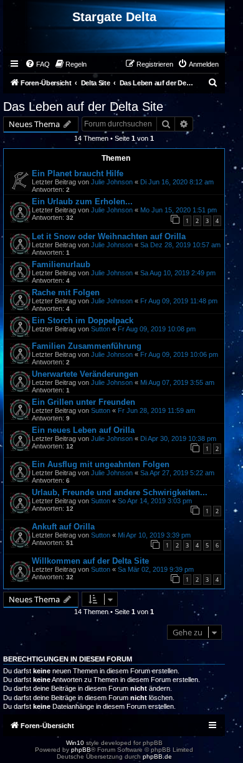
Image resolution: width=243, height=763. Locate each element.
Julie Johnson (112, 182)
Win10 (75, 742)
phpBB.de (157, 756)
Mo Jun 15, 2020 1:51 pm (178, 210)
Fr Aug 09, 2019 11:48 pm (178, 301)
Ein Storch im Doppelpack (82, 320)
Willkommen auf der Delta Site (90, 561)
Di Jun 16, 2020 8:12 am (177, 182)
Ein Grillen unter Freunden (83, 402)
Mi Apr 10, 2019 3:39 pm (154, 535)
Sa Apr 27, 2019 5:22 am (177, 472)
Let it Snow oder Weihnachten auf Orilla (109, 236)
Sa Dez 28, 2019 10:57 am (180, 245)
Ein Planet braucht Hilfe (77, 173)
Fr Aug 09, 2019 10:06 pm (179, 354)
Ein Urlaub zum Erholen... (82, 201)
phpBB (81, 749)
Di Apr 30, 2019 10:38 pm (178, 438)
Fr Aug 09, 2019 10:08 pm (157, 329)
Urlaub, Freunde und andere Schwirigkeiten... (119, 492)
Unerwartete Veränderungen (85, 374)
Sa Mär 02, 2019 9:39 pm (156, 569)
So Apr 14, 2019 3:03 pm (155, 501)
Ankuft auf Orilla (63, 526)
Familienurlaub (61, 264)
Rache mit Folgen (66, 292)
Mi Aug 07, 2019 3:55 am (177, 382)
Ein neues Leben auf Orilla (83, 430)
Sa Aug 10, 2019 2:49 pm (178, 273)
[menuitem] (37, 64)
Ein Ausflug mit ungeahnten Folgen (100, 464)
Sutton (100, 329)
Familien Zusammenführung (86, 346)
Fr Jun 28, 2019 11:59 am (156, 410)
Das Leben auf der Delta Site (83, 106)
